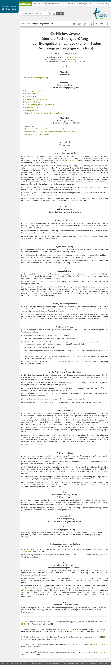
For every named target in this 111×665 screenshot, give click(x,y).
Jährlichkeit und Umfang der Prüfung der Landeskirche (45, 129)
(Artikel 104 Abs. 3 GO (40, 168)
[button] (107, 4)
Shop (94, 4)
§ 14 (23, 134)
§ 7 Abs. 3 (27, 445)
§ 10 (23, 113)
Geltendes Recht (25, 4)
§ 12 (23, 129)
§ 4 (23, 96)
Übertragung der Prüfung (34, 126)
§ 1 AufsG (62, 187)
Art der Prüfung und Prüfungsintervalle (39, 105)
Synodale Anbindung (32, 94)
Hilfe (64, 663)
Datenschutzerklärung (39, 663)
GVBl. (62, 4)
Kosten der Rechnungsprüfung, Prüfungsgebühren (43, 113)
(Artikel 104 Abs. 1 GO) (64, 160)
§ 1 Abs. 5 (74, 533)
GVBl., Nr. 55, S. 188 (77, 61)
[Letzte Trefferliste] (54, 13)
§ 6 (23, 102)
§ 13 (23, 132)
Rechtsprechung (53, 4)
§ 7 (23, 105)
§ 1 (23, 78)
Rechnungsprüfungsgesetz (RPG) (38, 24)
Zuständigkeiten (31, 96)
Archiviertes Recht (39, 4)
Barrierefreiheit (54, 663)
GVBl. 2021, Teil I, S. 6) (76, 59)
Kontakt (5, 663)
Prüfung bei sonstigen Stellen (36, 99)
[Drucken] (107, 23)
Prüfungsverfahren (32, 107)
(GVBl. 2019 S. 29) (76, 57)
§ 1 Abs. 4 (38, 274)
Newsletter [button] (14, 663)
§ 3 (23, 94)
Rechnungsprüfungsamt (34, 91)
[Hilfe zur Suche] (49, 13)
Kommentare (70, 4)
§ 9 (23, 110)
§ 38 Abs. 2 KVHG (31, 318)
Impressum (24, 663)
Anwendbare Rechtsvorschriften (37, 134)
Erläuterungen (82, 4)
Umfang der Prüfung (32, 102)
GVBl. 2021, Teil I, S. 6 (97, 644)
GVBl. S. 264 (73, 54)
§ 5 (23, 99)
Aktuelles (100, 4)
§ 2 (23, 91)
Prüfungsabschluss (32, 110)
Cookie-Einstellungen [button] (76, 663)
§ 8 (23, 107)
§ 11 (23, 126)
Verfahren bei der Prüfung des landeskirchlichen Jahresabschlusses (50, 132)
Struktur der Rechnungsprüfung (36, 78)
